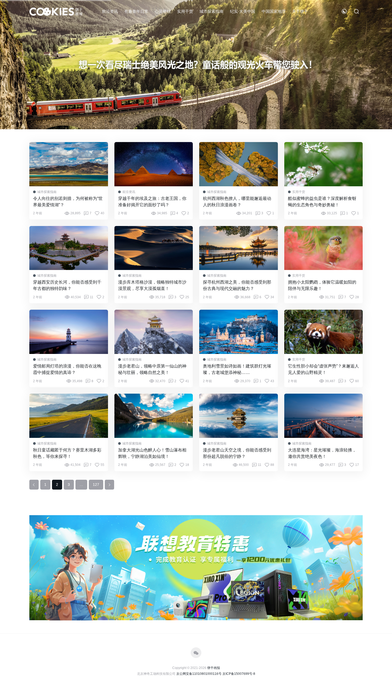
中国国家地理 (274, 11)
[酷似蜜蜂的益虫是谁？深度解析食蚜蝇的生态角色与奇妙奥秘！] (323, 164)
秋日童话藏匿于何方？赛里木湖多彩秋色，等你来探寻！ (67, 453)
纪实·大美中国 (242, 11)
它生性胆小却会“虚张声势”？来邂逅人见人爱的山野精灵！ (323, 369)
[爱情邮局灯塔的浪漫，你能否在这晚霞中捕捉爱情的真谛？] (68, 332)
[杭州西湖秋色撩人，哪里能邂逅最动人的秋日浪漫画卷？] (238, 164)
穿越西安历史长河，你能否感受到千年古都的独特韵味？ (67, 285)
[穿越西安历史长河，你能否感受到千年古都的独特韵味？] (68, 248)
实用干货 (185, 11)
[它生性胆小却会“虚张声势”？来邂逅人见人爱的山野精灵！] (323, 332)
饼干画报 (213, 668)
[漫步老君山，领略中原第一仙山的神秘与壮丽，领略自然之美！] (153, 332)
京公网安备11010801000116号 (199, 674)
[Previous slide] (13, 64)
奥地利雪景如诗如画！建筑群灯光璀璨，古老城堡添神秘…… (237, 369)
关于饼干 (300, 11)
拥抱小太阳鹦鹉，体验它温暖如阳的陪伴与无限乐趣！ (322, 285)
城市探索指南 (211, 11)
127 (96, 484)
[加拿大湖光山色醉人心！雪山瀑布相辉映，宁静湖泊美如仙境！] (153, 416)
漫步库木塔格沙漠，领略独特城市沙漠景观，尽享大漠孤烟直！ (152, 285)
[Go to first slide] (379, 64)
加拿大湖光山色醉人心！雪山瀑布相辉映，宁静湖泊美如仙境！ (152, 453)
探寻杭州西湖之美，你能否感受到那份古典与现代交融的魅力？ (237, 285)
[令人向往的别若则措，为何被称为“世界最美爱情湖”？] (68, 164)
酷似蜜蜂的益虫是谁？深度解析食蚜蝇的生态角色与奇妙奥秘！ (322, 201)
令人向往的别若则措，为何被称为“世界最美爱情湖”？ (68, 201)
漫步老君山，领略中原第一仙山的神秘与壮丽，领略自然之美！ (152, 369)
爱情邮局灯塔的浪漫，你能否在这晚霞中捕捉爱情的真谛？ (67, 369)
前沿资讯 (110, 11)
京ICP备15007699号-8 (238, 674)
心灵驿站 (163, 11)
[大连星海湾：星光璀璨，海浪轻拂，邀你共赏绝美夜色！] (323, 416)
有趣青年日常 (136, 11)
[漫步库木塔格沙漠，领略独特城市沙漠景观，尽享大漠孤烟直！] (153, 248)
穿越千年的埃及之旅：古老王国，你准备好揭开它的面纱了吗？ (152, 201)
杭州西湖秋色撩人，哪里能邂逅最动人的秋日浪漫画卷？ (237, 201)
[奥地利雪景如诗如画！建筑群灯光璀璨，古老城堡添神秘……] (238, 332)
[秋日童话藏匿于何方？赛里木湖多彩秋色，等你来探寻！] (68, 416)
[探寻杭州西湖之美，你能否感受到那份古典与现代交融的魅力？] (238, 248)
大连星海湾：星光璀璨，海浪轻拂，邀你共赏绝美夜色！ (322, 453)
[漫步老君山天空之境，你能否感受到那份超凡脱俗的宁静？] (238, 416)
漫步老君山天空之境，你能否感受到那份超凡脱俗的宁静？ (237, 453)
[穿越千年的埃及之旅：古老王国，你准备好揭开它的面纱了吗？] (153, 164)
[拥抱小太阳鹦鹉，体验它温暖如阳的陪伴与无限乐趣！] (323, 248)
